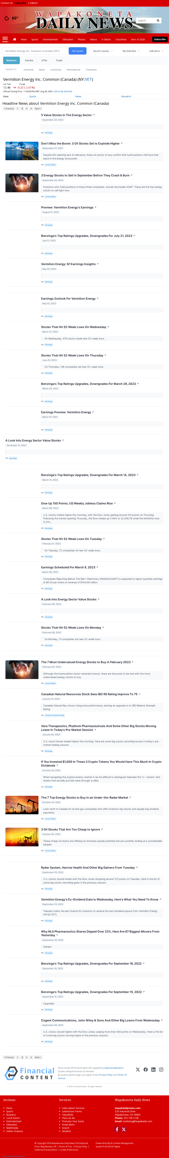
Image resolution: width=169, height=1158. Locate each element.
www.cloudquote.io (113, 1067)
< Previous (9, 108)
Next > (38, 108)
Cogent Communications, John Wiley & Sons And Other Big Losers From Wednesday (102, 1020)
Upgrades (49, 1003)
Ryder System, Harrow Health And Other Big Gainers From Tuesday (89, 867)
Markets (11, 60)
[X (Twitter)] (138, 1073)
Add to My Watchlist (63, 91)
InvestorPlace (50, 165)
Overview (29, 69)
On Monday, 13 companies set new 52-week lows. (72, 639)
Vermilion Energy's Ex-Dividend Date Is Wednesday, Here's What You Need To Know (101, 899)
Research (126, 96)
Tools (59, 60)
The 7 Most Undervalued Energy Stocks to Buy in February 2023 (87, 662)
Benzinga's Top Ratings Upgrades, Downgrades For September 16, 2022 (93, 963)
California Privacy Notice (45, 1149)
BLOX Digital (114, 1146)
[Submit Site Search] (158, 20)
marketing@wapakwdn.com (137, 1121)
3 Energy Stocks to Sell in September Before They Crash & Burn (87, 175)
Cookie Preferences (69, 1149)
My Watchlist (129, 51)
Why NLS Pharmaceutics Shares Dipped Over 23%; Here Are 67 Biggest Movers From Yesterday (100, 933)
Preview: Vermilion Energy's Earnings (69, 207)
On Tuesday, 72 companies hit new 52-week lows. (72, 550)
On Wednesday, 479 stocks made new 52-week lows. (74, 338)
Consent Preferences (13, 1156)
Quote (32, 96)
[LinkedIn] (153, 1073)
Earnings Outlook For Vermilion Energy (70, 298)
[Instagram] (161, 1073)
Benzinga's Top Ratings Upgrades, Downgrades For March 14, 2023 (90, 475)
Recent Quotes (101, 51)
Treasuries (91, 69)
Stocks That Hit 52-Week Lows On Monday (72, 627)
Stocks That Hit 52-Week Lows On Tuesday (73, 539)
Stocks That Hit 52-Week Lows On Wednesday (75, 327)
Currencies (55, 69)
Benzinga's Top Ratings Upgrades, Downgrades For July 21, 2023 (88, 236)
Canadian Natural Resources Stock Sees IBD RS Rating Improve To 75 (91, 694)
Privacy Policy (106, 1074)
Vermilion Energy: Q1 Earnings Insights (70, 264)
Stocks (29, 60)
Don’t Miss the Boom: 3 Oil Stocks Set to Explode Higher (82, 143)
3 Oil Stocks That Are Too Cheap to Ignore (72, 829)
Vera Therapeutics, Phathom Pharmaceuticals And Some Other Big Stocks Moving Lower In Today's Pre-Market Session (98, 728)
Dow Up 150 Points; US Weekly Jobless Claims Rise (78, 503)
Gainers (47, 946)
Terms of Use (65, 1146)
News (42, 69)
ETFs (44, 60)
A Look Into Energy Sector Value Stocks (34, 440)
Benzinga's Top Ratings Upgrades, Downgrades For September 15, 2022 (93, 992)
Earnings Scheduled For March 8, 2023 (69, 567)
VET (88, 79)
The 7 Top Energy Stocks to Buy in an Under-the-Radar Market (86, 797)
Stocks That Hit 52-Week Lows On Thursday (73, 355)
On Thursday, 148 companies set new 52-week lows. (74, 366)
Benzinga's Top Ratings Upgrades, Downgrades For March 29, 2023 (90, 384)
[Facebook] (145, 1073)
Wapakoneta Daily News (63, 1143)
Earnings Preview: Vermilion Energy (67, 412)
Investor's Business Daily (54, 715)
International (73, 69)
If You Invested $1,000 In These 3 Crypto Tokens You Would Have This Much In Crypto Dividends (101, 763)
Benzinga (48, 133)
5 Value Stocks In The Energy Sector (68, 115)
